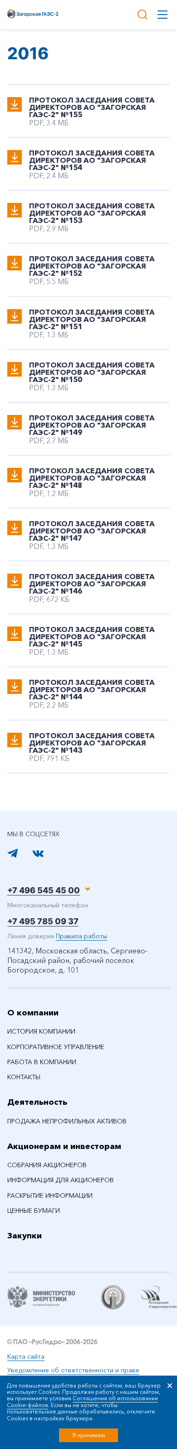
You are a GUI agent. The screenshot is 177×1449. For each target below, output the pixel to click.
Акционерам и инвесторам (64, 1146)
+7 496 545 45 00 (43, 890)
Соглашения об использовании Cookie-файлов (82, 1401)
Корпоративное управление (55, 1047)
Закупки (24, 1236)
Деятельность (37, 1102)
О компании (33, 1013)
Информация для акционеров (60, 1180)
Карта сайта (25, 1356)
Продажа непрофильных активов (67, 1121)
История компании (41, 1031)
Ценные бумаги (33, 1210)
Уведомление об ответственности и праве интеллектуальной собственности (73, 1374)
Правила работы (81, 936)
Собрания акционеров (47, 1165)
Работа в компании (41, 1062)
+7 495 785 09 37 (43, 921)
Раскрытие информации (50, 1195)
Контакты (23, 1077)
